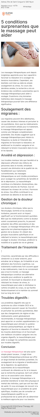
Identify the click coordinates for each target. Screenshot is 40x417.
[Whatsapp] (34, 7)
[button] (36, 14)
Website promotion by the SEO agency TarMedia (21, 413)
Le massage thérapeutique (12, 352)
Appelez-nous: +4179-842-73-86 (9, 6)
